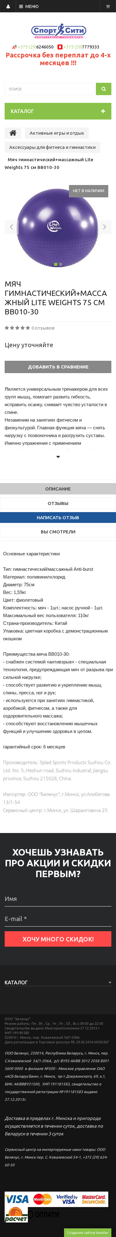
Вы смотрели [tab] (58, 531)
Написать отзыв (58, 517)
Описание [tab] (58, 488)
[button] (12, 228)
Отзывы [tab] (58, 503)
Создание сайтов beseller (87, 1232)
